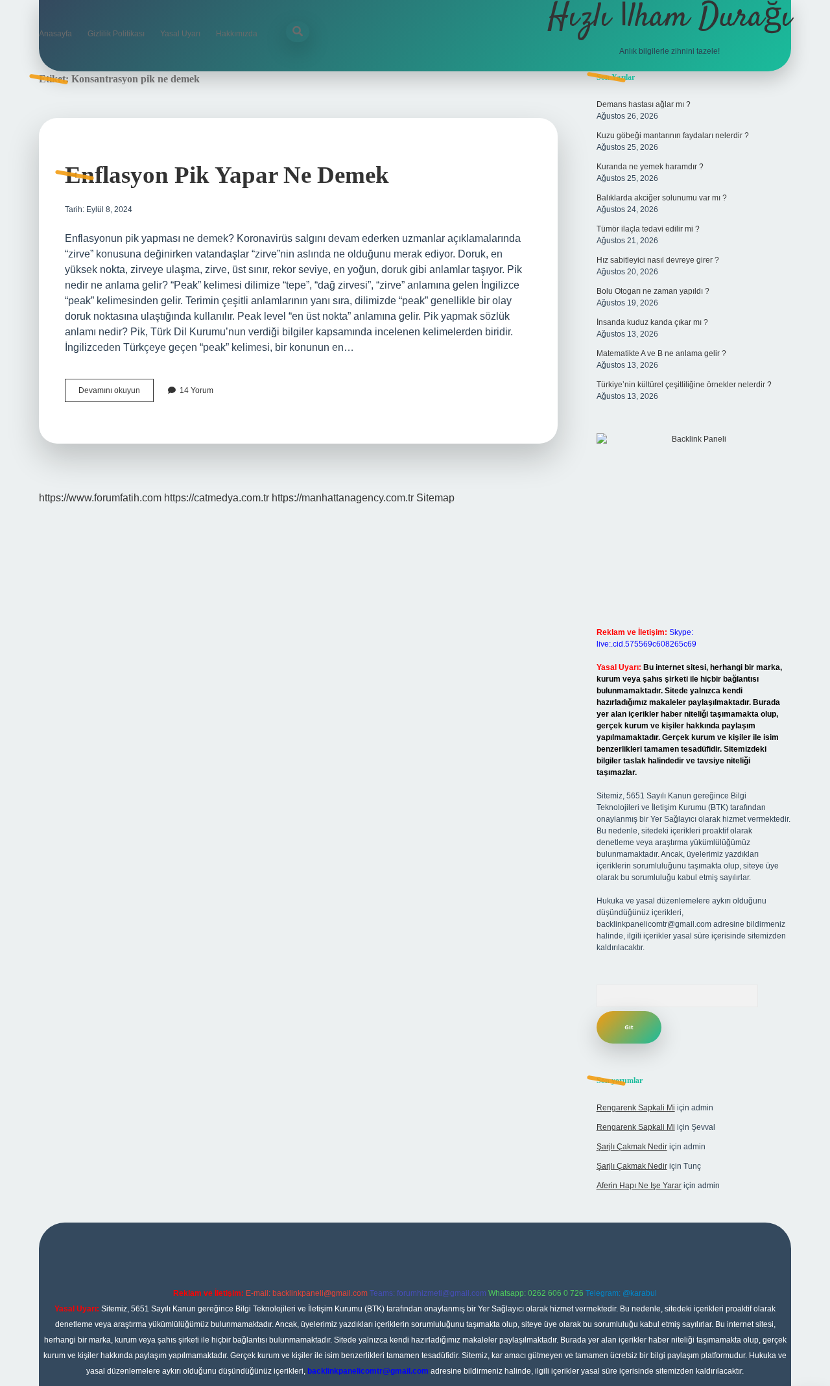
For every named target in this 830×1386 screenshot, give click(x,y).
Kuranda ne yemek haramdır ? (650, 166)
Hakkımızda (236, 33)
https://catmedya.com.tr (216, 497)
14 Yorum (196, 390)
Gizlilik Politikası (116, 33)
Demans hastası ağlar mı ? (644, 104)
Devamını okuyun (116, 393)
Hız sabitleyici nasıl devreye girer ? (658, 260)
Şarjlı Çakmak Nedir (632, 1146)
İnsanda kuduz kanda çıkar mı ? (652, 322)
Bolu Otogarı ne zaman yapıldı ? (653, 291)
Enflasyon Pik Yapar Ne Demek (227, 174)
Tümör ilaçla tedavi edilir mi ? (648, 228)
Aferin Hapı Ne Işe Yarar (639, 1185)
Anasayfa (55, 33)
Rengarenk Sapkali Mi (636, 1107)
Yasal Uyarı (180, 33)
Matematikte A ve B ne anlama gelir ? (661, 353)
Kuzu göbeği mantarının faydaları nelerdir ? (673, 135)
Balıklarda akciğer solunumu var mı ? (662, 197)
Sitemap (435, 497)
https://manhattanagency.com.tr (343, 497)
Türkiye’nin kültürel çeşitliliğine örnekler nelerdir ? (684, 384)
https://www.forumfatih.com (100, 497)
